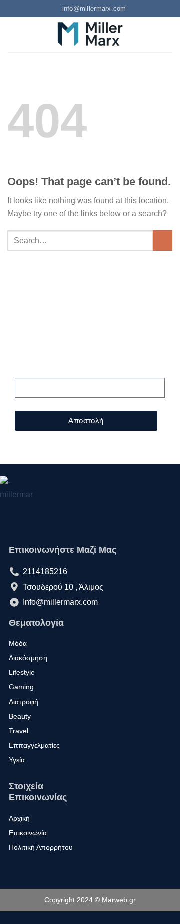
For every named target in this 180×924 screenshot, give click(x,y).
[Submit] (162, 240)
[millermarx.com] (90, 34)
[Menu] (14, 34)
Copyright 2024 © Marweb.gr (90, 900)
